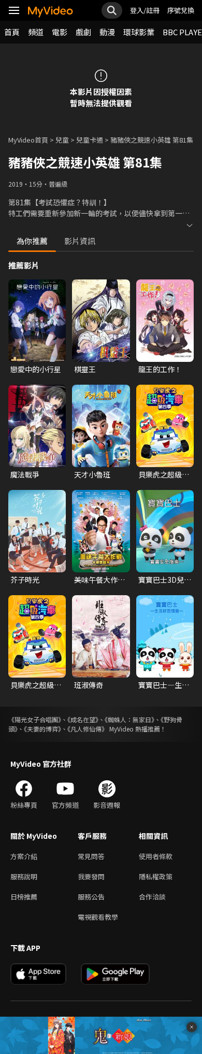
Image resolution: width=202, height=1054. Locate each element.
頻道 (36, 31)
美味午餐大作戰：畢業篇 (96, 579)
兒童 (62, 140)
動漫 (107, 31)
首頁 (12, 31)
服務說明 (23, 876)
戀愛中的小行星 (35, 369)
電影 (59, 31)
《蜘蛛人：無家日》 (129, 719)
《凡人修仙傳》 (87, 728)
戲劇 (83, 31)
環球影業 (138, 31)
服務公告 (91, 897)
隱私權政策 (155, 876)
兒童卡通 (89, 140)
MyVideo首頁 (28, 140)
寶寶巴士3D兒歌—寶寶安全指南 (164, 579)
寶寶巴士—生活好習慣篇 (163, 685)
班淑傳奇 (88, 685)
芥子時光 (24, 579)
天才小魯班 (92, 474)
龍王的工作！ (160, 369)
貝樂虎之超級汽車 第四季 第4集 (35, 685)
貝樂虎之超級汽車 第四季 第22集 (163, 474)
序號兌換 (180, 10)
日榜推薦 (23, 897)
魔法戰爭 (24, 474)
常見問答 (91, 856)
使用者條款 (155, 856)
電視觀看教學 (98, 917)
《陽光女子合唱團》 (34, 719)
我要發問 (91, 876)
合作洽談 (152, 897)
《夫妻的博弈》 (42, 728)
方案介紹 (23, 856)
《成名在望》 (82, 719)
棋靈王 (85, 369)
